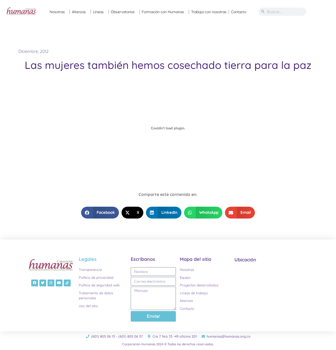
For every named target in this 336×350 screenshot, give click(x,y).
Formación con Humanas (163, 11)
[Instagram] (51, 283)
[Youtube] (59, 283)
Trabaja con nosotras (209, 11)
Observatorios (123, 11)
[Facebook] (34, 283)
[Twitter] (42, 283)
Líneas (98, 11)
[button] (100, 213)
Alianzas (79, 11)
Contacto (238, 11)
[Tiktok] (67, 283)
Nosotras (57, 11)
